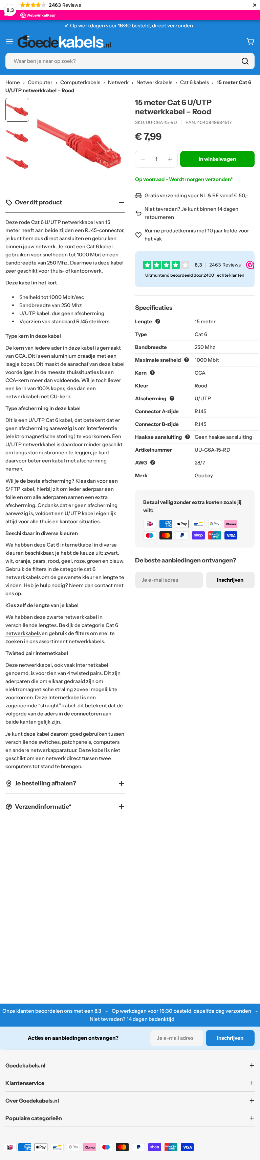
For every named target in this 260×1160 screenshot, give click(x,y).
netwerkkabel (78, 222)
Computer (40, 82)
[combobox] (130, 61)
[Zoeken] (245, 61)
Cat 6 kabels (194, 82)
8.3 (97, 1011)
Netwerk (118, 82)
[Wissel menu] (9, 41)
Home (12, 82)
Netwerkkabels (154, 82)
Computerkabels (80, 82)
